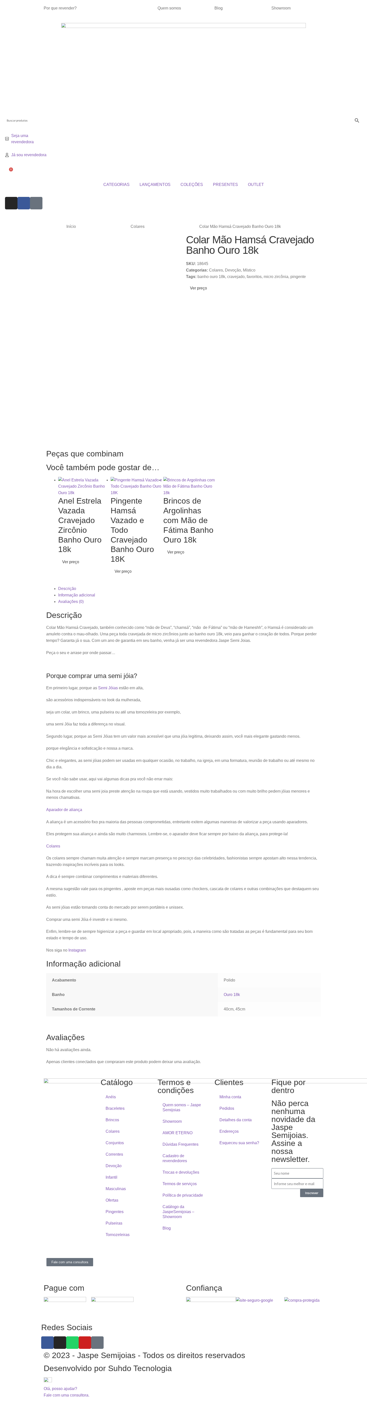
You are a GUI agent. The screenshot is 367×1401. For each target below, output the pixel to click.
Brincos (112, 1120)
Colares (138, 226)
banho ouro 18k (211, 277)
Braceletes (115, 1108)
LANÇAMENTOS (155, 184)
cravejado (236, 277)
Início (71, 226)
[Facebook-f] (47, 1342)
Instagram (77, 950)
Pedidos (226, 1108)
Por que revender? (60, 8)
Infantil (111, 1177)
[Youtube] (85, 1342)
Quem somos (169, 8)
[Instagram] (11, 203)
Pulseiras (114, 1223)
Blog (218, 8)
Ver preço (198, 288)
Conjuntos (115, 1143)
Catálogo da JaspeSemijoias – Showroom (178, 1212)
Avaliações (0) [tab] (71, 601)
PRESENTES (225, 184)
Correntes (114, 1154)
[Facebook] (23, 203)
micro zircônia (276, 277)
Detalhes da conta (235, 1120)
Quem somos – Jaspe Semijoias (182, 1107)
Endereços (229, 1131)
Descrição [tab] (67, 588)
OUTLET (256, 184)
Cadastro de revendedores (175, 1158)
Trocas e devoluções (181, 1172)
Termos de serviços (180, 1184)
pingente (298, 277)
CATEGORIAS (116, 184)
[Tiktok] (36, 203)
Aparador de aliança (64, 810)
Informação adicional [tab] (76, 595)
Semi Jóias (108, 688)
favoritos (254, 277)
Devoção (233, 270)
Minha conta (230, 1097)
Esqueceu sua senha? (239, 1143)
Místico (249, 270)
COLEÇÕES (192, 184)
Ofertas (112, 1200)
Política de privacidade (183, 1195)
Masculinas (116, 1189)
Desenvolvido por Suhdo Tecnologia (109, 1368)
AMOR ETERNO (177, 1133)
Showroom (281, 8)
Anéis (111, 1097)
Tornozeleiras (118, 1235)
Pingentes (115, 1212)
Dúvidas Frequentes (180, 1144)
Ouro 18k (232, 994)
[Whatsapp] (72, 1342)
